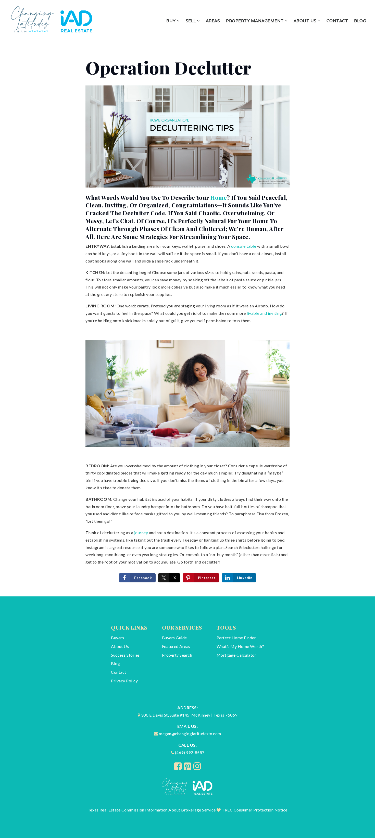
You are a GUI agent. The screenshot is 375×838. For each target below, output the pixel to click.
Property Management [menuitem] (255, 20)
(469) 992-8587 (190, 752)
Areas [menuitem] (213, 20)
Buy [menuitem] (171, 20)
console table (243, 246)
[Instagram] (197, 766)
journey (141, 532)
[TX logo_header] (52, 20)
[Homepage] (187, 787)
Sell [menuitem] (191, 20)
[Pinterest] (188, 766)
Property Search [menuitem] (177, 655)
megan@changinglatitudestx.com (190, 733)
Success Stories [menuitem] (125, 655)
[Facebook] (178, 766)
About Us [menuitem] (306, 20)
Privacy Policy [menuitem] (124, 680)
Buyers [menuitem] (117, 637)
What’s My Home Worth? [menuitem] (240, 646)
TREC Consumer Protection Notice (255, 809)
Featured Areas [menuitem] (176, 646)
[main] (187, 319)
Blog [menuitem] (360, 20)
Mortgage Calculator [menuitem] (236, 655)
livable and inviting (264, 313)
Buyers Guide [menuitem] (174, 637)
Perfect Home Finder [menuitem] (236, 637)
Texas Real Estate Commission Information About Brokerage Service (152, 809)
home (218, 197)
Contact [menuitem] (337, 20)
